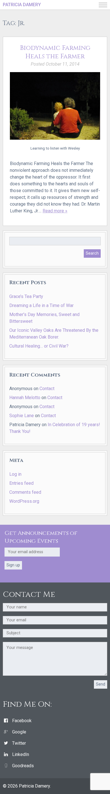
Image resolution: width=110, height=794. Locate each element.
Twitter (19, 743)
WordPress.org (24, 501)
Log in (15, 474)
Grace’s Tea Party (26, 296)
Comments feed (25, 492)
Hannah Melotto (24, 397)
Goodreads (23, 765)
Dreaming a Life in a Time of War (41, 305)
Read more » (55, 210)
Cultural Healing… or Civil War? (39, 346)
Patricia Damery (22, 4)
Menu (103, 5)
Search (92, 253)
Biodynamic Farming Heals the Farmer (55, 52)
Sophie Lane (21, 415)
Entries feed (21, 483)
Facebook (22, 720)
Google (19, 732)
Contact (46, 388)
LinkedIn (20, 754)
